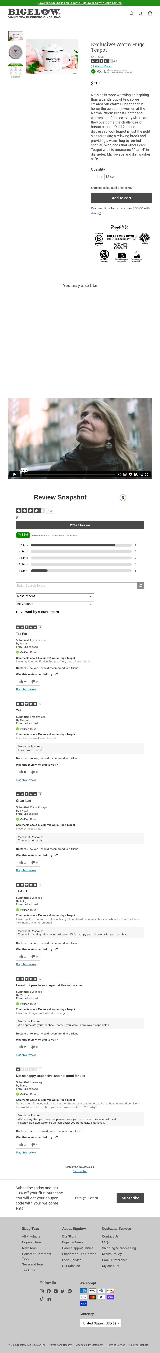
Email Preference (115, 1260)
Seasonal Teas (33, 1264)
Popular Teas (32, 1242)
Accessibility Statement (89, 1344)
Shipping (96, 188)
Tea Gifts (29, 1270)
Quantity (98, 169)
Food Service (72, 1260)
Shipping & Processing (119, 1248)
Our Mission (71, 1266)
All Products (31, 1236)
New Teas (29, 1248)
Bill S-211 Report (138, 1344)
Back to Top (80, 1171)
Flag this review (26, 689)
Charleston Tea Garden (79, 1254)
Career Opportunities (78, 1248)
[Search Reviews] (140, 585)
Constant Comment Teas (37, 1256)
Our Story (69, 1236)
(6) (92, 66)
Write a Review (104, 66)
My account (111, 1266)
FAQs (106, 1242)
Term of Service (116, 1344)
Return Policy (112, 1254)
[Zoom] (52, 56)
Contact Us (110, 1236)
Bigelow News (73, 1242)
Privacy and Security (60, 1344)
